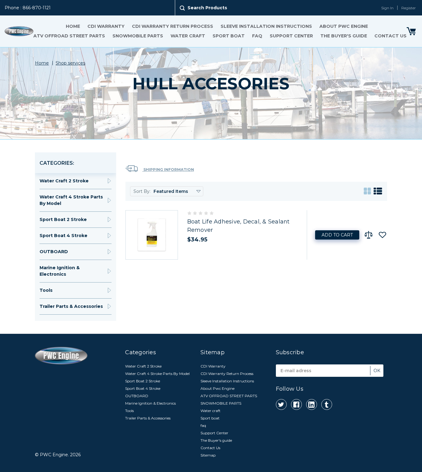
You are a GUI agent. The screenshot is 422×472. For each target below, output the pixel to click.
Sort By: (141, 191)
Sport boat (229, 36)
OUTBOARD (54, 251)
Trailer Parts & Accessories (71, 306)
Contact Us (390, 36)
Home (73, 26)
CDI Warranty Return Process (172, 26)
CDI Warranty (105, 26)
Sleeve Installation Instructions (266, 26)
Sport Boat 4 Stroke (63, 235)
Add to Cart (337, 235)
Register (408, 8)
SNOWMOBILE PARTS (137, 36)
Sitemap (208, 455)
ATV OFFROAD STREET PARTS (69, 36)
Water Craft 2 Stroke (64, 181)
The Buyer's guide (343, 36)
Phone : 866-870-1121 (28, 8)
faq (257, 36)
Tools (46, 290)
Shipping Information (168, 169)
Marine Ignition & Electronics (60, 271)
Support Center (291, 36)
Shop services (70, 63)
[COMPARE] (368, 235)
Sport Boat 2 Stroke (63, 219)
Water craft (188, 36)
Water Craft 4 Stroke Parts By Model (71, 200)
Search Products (207, 8)
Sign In (387, 8)
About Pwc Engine (343, 26)
